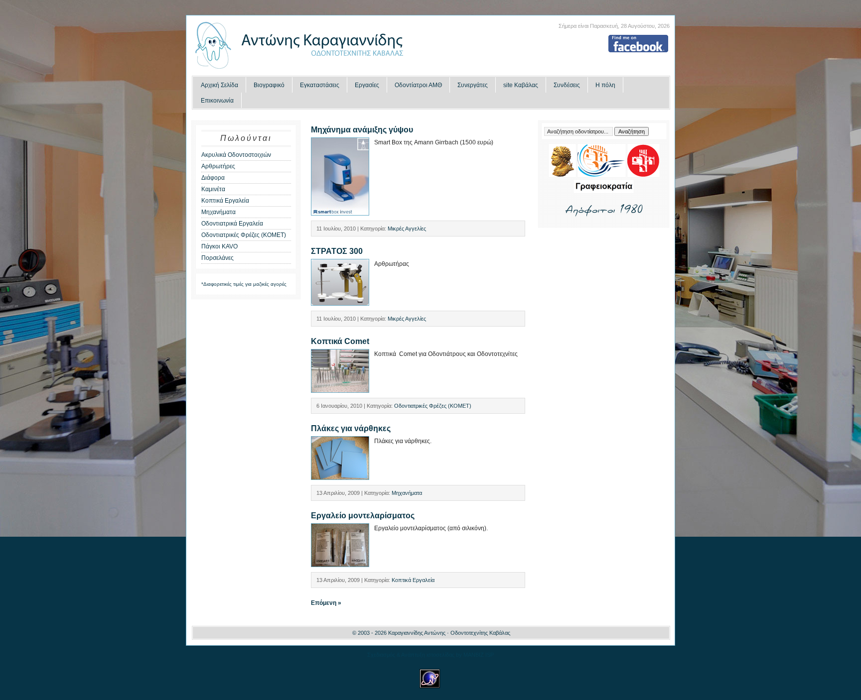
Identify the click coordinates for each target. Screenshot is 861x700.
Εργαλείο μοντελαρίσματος (363, 515)
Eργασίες (367, 85)
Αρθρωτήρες (218, 166)
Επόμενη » (326, 602)
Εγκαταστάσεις (319, 85)
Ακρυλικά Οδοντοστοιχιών (236, 154)
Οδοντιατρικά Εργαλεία (232, 223)
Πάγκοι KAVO (219, 246)
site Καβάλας (520, 85)
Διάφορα (213, 177)
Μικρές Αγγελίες (407, 229)
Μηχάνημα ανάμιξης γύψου (362, 129)
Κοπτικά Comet (340, 341)
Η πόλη (605, 85)
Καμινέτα (213, 189)
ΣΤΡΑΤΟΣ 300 (337, 251)
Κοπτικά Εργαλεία (225, 200)
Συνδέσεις (567, 85)
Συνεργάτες (472, 85)
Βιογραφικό (269, 85)
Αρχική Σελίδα (219, 85)
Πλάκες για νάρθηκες (351, 428)
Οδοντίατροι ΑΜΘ (418, 85)
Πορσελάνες (217, 257)
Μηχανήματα (218, 212)
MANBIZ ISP (478, 655)
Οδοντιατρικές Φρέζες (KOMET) (243, 235)
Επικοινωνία (217, 100)
